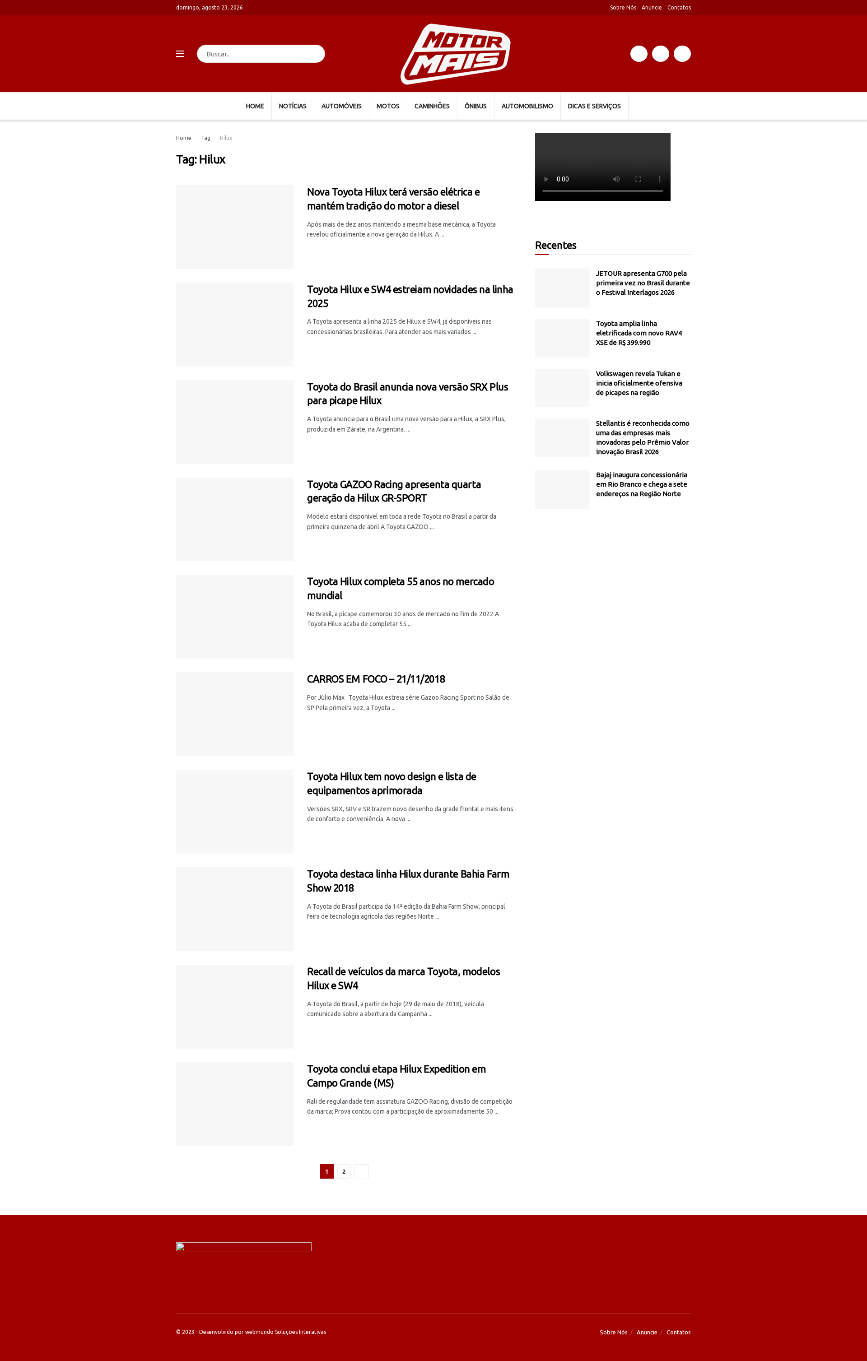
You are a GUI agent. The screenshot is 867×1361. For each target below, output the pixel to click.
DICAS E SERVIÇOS (594, 106)
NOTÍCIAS (293, 106)
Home (183, 138)
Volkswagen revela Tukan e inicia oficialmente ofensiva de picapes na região (639, 383)
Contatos (679, 7)
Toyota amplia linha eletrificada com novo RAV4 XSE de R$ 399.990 (639, 333)
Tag (205, 138)
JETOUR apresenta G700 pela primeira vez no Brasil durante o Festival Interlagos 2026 (643, 282)
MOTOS (388, 106)
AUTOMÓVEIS (342, 106)
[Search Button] (316, 54)
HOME (255, 106)
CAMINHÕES (432, 106)
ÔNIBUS (476, 106)
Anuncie (652, 7)
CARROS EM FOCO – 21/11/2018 (376, 678)
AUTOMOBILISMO (527, 106)
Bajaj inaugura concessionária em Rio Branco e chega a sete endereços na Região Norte (641, 484)
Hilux (226, 138)
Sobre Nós (623, 7)
